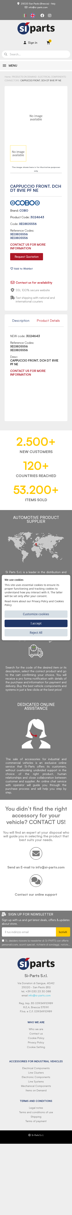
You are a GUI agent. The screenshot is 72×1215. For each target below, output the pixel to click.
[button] (26, 256)
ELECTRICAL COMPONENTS (52, 76)
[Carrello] (48, 42)
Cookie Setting (36, 1047)
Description (20, 320)
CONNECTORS (12, 80)
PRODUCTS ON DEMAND (24, 76)
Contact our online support (36, 894)
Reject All (36, 633)
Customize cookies (36, 614)
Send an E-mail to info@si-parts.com (36, 867)
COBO (23, 210)
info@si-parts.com (39, 995)
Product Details (48, 320)
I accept (36, 623)
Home (8, 76)
